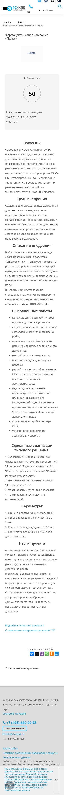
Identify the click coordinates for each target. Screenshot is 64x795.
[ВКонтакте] (32, 654)
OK (56, 780)
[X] (37, 654)
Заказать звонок (15, 728)
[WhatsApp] (47, 654)
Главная (7, 22)
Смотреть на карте (14, 713)
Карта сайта (10, 748)
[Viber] (42, 654)
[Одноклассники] (52, 654)
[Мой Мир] (57, 654)
